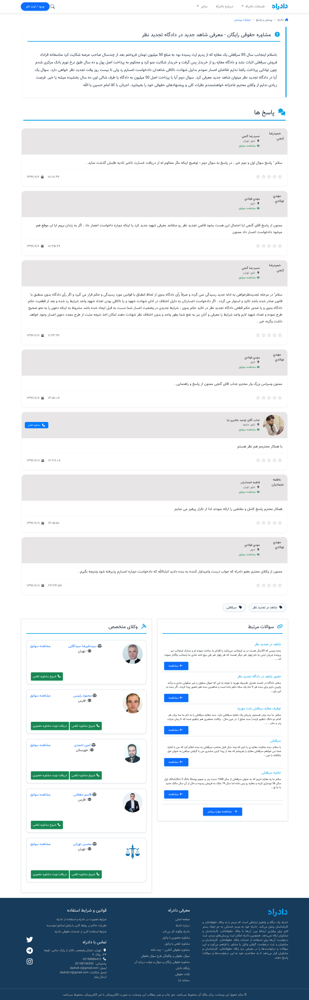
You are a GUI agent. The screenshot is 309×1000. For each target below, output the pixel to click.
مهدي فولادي (252, 199)
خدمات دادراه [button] (254, 6)
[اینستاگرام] (29, 962)
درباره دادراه (224, 6)
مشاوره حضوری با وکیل (176, 937)
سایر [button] (203, 6)
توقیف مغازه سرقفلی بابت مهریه (259, 708)
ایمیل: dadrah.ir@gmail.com (88, 968)
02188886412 (92, 959)
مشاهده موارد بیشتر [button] (219, 811)
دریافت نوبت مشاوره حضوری (50, 726)
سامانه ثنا (184, 980)
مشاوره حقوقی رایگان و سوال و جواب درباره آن (162, 962)
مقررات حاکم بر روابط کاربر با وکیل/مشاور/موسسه (76, 925)
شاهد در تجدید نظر (268, 644)
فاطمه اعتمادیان (250, 483)
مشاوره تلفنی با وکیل (177, 943)
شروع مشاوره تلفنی (45, 676)
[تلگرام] (29, 951)
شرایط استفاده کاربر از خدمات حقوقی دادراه (81, 931)
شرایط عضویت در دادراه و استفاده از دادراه (82, 919)
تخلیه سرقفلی (271, 772)
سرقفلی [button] (232, 607)
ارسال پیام (100, 977)
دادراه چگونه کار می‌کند (176, 931)
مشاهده (174, 666)
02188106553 (84, 963)
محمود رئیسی (82, 695)
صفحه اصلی (182, 919)
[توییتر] (29, 940)
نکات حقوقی (182, 974)
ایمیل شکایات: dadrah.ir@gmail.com (83, 972)
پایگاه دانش (183, 968)
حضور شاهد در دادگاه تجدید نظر (259, 676)
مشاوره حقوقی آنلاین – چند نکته (170, 950)
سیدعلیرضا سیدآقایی (82, 646)
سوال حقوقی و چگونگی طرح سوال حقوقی (165, 956)
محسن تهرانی (82, 844)
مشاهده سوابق (248, 146)
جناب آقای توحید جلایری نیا (243, 420)
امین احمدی (82, 745)
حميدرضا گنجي (251, 136)
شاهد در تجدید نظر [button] (265, 607)
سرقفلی (275, 740)
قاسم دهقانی (82, 794)
